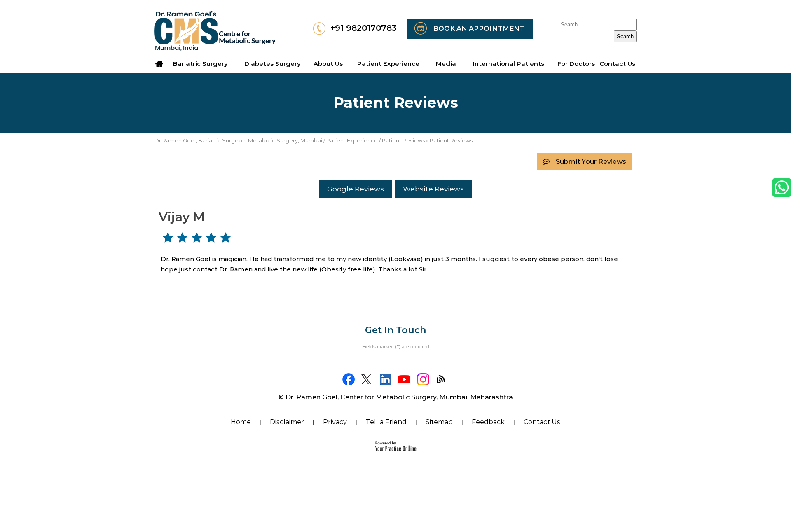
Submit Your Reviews (591, 162)
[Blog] (442, 379)
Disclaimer (287, 422)
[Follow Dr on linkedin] (386, 379)
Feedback (488, 422)
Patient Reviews (403, 140)
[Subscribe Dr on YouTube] (405, 379)
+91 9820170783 (363, 28)
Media (446, 64)
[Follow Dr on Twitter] (367, 379)
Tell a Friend (386, 422)
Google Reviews (355, 189)
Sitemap (439, 422)
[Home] (159, 64)
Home (241, 422)
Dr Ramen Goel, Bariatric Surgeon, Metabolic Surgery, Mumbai (238, 140)
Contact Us (542, 422)
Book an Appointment (478, 29)
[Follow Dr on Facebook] (349, 379)
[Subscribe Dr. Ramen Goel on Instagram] (423, 379)
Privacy (335, 422)
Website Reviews (433, 189)
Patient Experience (352, 140)
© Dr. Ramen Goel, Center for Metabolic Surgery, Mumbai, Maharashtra (395, 397)
